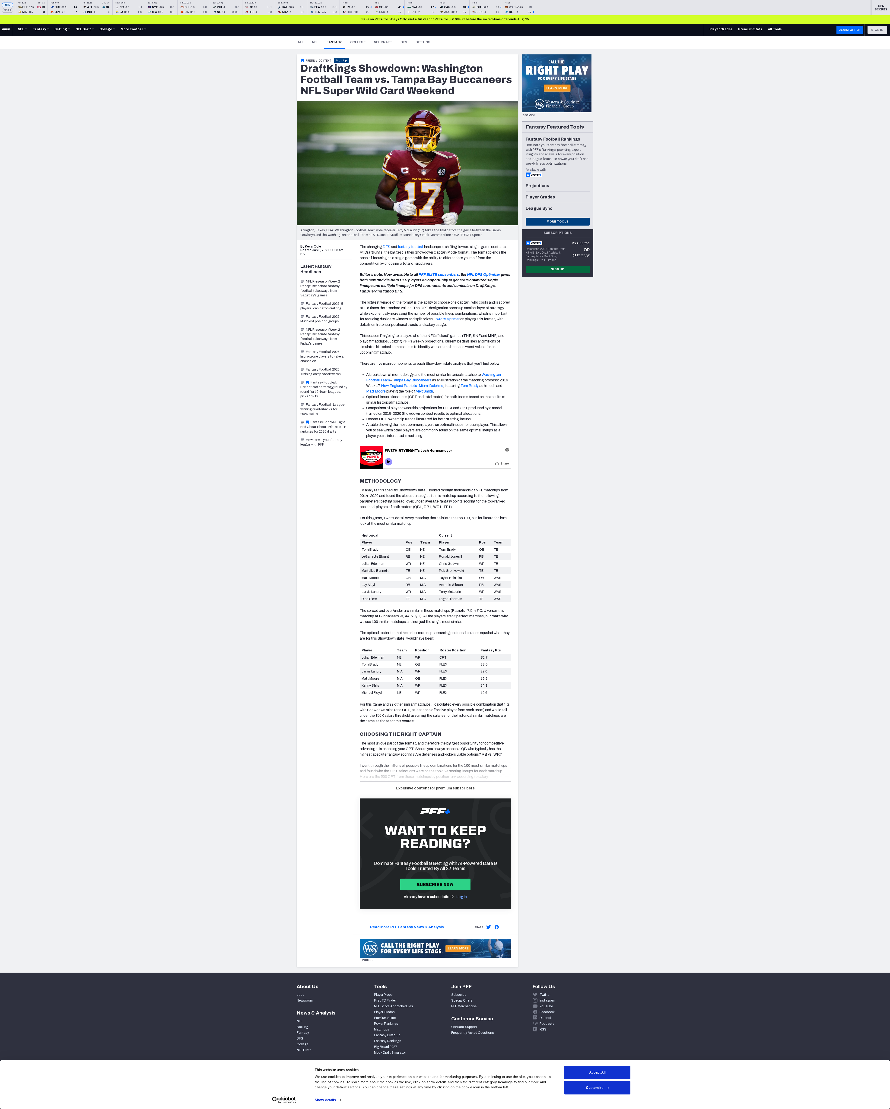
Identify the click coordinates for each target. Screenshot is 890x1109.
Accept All (597, 1072)
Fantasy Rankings (387, 1041)
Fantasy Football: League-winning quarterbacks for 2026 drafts (323, 409)
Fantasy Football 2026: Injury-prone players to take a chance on (321, 356)
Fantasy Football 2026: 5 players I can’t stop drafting (321, 306)
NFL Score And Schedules (393, 1006)
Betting (423, 42)
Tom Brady (470, 386)
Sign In (877, 29)
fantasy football (410, 247)
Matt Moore (376, 391)
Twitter (545, 994)
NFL (7, 4)
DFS (403, 42)
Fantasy (336, 42)
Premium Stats (385, 1018)
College (358, 42)
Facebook (547, 1012)
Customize (594, 1088)
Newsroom (305, 1000)
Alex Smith (424, 391)
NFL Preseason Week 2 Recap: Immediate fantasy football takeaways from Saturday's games (320, 288)
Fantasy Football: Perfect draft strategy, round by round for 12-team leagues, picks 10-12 (323, 389)
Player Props (383, 994)
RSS (543, 1029)
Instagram (547, 1000)
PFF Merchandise (464, 1006)
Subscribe (458, 994)
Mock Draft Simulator (390, 1052)
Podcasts (547, 1023)
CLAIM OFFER (850, 29)
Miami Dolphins (431, 386)
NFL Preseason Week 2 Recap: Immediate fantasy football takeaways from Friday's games (320, 336)
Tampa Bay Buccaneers (411, 380)
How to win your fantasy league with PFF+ (321, 442)
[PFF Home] (6, 30)
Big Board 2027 (385, 1047)
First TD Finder (385, 1000)
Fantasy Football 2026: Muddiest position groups (320, 319)
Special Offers (461, 1000)
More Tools (558, 221)
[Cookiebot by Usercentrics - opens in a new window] (284, 1099)
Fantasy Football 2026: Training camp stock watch (320, 372)
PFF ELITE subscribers (439, 274)
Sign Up (341, 60)
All (301, 42)
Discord (545, 1018)
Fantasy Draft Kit (387, 1035)
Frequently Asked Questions (472, 1032)
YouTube (546, 1006)
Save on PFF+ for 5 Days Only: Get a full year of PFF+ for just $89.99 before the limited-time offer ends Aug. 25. (445, 19)
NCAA (7, 10)
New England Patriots (399, 386)
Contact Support (464, 1027)
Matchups (381, 1029)
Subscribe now (435, 884)
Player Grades (384, 1012)
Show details (325, 1100)
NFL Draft (383, 42)
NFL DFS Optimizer (483, 274)
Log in (461, 897)
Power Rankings (386, 1023)
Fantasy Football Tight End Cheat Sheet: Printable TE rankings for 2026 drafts (323, 427)
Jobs (300, 994)
